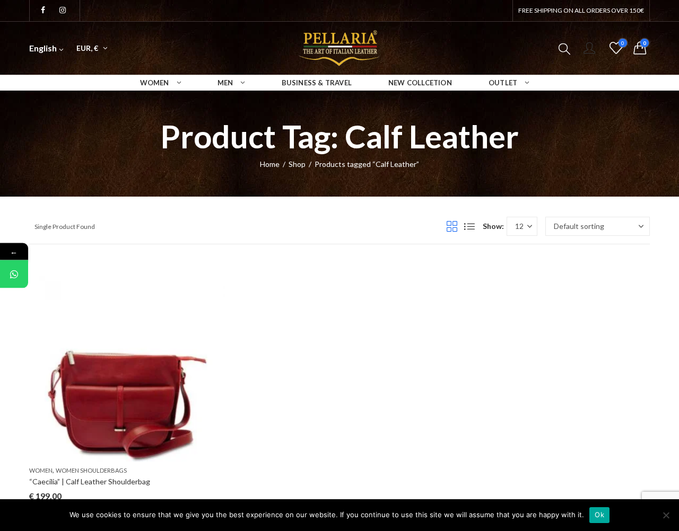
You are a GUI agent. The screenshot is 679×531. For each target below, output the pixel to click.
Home (270, 164)
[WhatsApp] (14, 274)
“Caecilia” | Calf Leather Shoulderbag (89, 481)
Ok (599, 514)
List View (469, 226)
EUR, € (87, 47)
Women (41, 470)
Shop (297, 164)
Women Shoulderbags (91, 470)
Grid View (452, 226)
